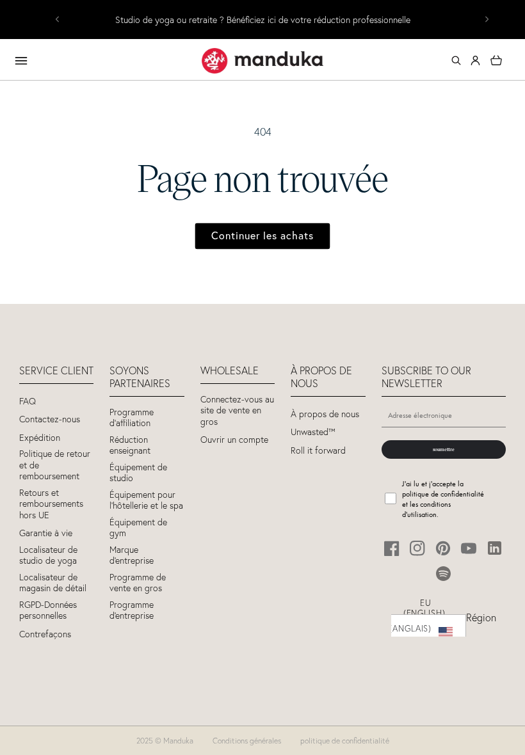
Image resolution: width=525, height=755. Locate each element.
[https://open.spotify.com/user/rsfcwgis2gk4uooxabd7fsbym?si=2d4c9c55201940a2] (443, 574)
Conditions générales (247, 740)
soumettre (444, 449)
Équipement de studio (138, 473)
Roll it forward (318, 450)
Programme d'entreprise (131, 611)
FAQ (27, 401)
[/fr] (262, 61)
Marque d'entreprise (131, 555)
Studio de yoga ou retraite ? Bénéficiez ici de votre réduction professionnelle (262, 20)
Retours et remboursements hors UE (51, 504)
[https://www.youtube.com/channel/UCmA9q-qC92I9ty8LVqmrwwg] (469, 548)
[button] (455, 60)
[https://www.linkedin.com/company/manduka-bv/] (495, 548)
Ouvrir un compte (234, 439)
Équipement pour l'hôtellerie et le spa (146, 500)
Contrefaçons (45, 634)
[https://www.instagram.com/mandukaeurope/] (418, 548)
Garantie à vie (45, 533)
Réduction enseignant (129, 445)
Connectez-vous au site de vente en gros (237, 410)
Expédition (39, 438)
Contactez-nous (49, 419)
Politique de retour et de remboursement (54, 465)
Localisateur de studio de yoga (48, 555)
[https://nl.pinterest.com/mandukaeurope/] (443, 548)
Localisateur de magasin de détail (52, 583)
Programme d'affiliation (131, 418)
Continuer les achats (262, 235)
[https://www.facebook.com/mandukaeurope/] (392, 548)
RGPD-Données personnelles (48, 611)
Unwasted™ (313, 432)
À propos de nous (325, 414)
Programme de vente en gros (137, 583)
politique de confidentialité (344, 740)
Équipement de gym (138, 528)
